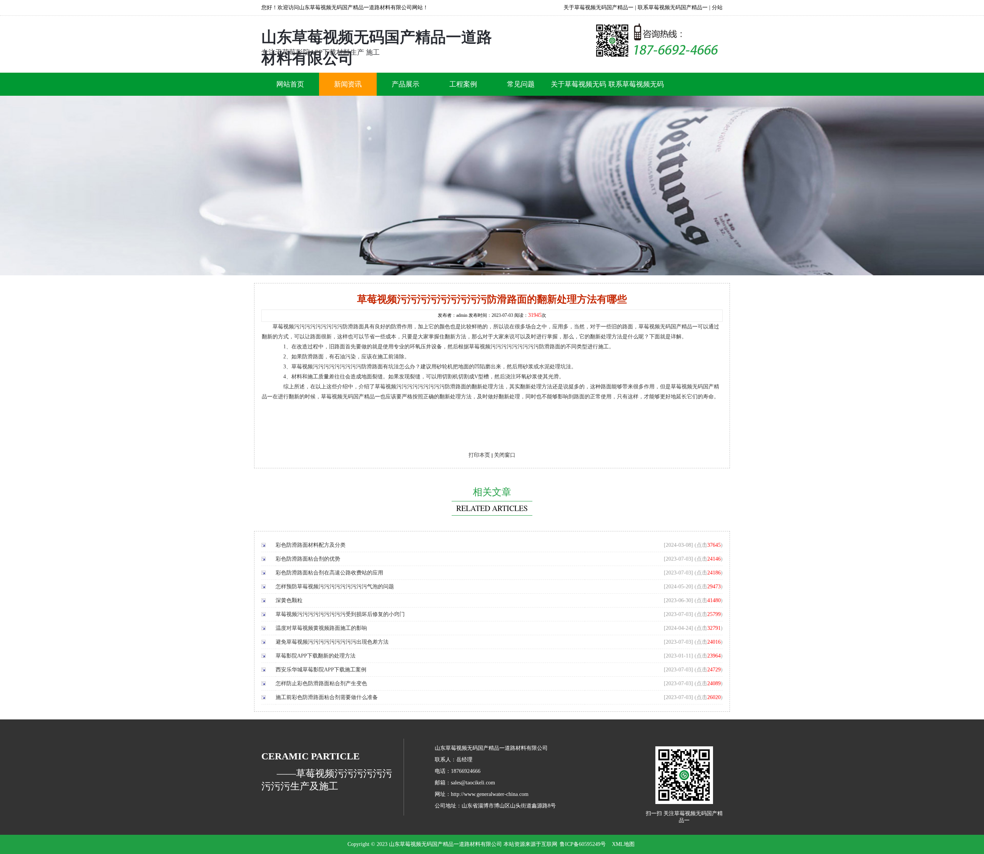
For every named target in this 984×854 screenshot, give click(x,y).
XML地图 (623, 844)
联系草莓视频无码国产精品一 (673, 7)
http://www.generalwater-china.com (490, 794)
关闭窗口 (504, 455)
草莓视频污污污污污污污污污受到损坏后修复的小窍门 (340, 614)
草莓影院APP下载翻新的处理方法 (316, 656)
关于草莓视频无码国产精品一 (598, 7)
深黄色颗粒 (289, 600)
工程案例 (463, 84)
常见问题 (521, 84)
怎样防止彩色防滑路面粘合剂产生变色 (321, 683)
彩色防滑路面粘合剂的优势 (308, 559)
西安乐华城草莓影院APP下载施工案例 (321, 670)
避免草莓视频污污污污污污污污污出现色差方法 (332, 642)
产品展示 (405, 84)
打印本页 (479, 455)
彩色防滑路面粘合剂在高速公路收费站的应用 (329, 573)
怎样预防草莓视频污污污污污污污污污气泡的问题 (335, 586)
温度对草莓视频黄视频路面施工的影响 (321, 628)
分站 (717, 7)
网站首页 (290, 84)
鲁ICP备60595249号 (583, 844)
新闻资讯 (348, 84)
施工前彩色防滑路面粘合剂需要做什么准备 (327, 697)
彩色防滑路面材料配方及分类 (311, 545)
